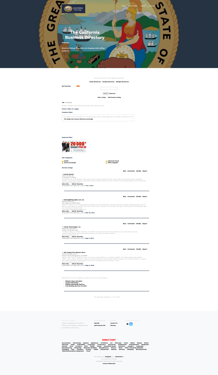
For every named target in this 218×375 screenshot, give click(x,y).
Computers (91, 344)
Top (63, 102)
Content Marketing (71, 283)
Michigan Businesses (122, 81)
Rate (124, 171)
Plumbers (80, 349)
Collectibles (81, 344)
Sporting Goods (141, 349)
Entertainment (134, 344)
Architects (104, 343)
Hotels (99, 346)
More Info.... (66, 184)
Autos (126, 343)
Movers (113, 348)
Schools (113, 349)
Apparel (85, 343)
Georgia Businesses (108, 81)
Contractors (101, 344)
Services (122, 349)
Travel (88, 351)
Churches (65, 344)
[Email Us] (131, 324)
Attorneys (118, 343)
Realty (96, 349)
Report (144, 171)
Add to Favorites (77, 184)
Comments (131, 171)
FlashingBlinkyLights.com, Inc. (74, 200)
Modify (138, 171)
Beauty (139, 343)
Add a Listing (102, 97)
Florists (64, 346)
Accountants (66, 343)
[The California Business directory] (73, 8)
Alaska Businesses (95, 81)
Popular (152, 6)
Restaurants (104, 349)
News (120, 348)
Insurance (121, 346)
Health (66, 161)
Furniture (78, 346)
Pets (72, 349)
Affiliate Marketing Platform (74, 284)
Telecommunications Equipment (73, 351)
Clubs (73, 344)
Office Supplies (113, 162)
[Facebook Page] (127, 324)
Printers (88, 349)
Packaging (65, 349)
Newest (143, 6)
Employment (122, 344)
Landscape (139, 346)
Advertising (133, 6)
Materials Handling (90, 348)
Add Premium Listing (114, 97)
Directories (112, 344)
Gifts (86, 346)
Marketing (77, 348)
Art (111, 343)
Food (71, 346)
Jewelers (130, 346)
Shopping (130, 349)
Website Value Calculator (73, 281)
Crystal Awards (68, 174)
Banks (132, 343)
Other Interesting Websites (134, 348)
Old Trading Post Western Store (74, 252)
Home (124, 6)
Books (146, 343)
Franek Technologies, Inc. (72, 227)
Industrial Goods (113, 161)
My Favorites (66, 86)
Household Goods (110, 346)
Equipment (145, 344)
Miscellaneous (104, 348)
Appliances (94, 343)
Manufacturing (67, 348)
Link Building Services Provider (76, 286)
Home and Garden (70, 162)
